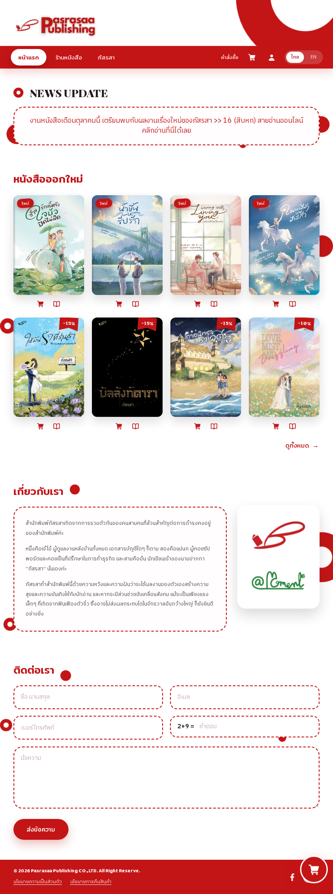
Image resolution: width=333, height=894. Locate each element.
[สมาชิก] (271, 57)
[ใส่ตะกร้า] (40, 303)
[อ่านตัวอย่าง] (57, 304)
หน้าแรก (28, 57)
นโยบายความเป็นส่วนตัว (37, 882)
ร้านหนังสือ (69, 57)
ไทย (295, 57)
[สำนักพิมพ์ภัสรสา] (55, 25)
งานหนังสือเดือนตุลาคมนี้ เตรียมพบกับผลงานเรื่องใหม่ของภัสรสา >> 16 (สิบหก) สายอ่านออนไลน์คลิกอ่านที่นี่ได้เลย (166, 126)
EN (313, 57)
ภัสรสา (106, 57)
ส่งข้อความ (40, 829)
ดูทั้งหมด (302, 445)
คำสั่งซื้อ (229, 57)
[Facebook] (292, 877)
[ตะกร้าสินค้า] (252, 57)
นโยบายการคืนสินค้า (90, 882)
